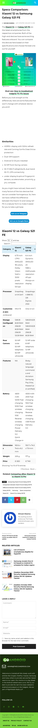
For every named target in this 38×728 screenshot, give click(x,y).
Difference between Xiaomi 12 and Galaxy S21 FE (17, 487)
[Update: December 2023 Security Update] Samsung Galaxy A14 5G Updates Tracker (24, 575)
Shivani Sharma (9, 23)
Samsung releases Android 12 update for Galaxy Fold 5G (29, 537)
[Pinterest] (17, 500)
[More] (29, 500)
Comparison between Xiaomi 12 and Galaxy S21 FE (17, 484)
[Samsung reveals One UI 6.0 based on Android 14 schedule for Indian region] (7, 563)
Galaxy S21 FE (24, 27)
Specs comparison (25, 490)
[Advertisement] (19, 124)
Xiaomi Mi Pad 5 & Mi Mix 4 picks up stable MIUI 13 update (10, 537)
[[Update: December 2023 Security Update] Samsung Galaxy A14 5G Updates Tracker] (7, 574)
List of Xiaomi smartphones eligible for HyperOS (23, 552)
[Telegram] (14, 707)
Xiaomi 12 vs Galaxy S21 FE (17, 493)
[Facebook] (5, 500)
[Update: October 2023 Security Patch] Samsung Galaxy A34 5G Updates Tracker (24, 588)
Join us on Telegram (19, 214)
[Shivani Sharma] (10, 518)
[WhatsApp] (23, 500)
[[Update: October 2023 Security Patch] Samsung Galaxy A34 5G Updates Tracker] (7, 587)
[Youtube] (23, 707)
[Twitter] (11, 500)
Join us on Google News (19, 221)
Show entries (10, 240)
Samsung (15, 490)
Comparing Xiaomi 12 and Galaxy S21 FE (19, 482)
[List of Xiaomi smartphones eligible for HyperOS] (7, 552)
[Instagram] (9, 707)
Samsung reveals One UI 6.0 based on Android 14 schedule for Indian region (24, 563)
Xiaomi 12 (10, 27)
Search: (7, 244)
